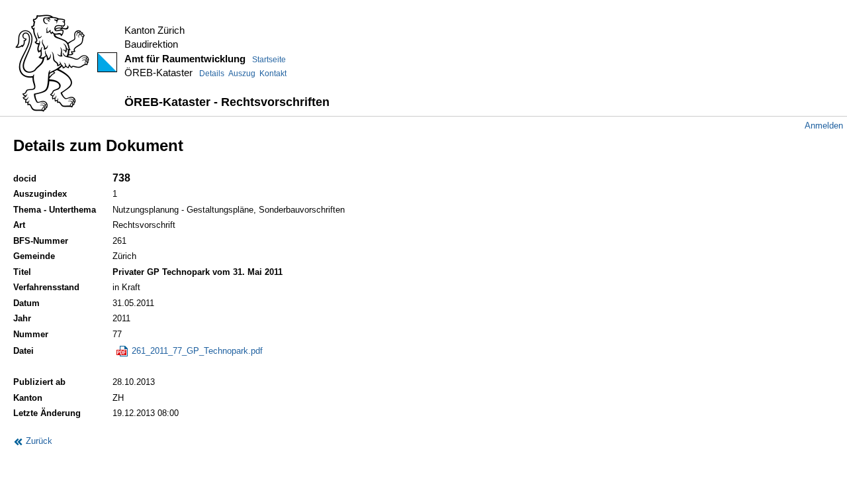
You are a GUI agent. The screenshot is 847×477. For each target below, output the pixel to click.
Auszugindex (40, 194)
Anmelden (824, 126)
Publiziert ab (39, 382)
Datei (23, 351)
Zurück (37, 441)
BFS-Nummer (40, 241)
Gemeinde (34, 256)
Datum (26, 303)
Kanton (27, 398)
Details (211, 73)
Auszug (241, 73)
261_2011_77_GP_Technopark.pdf (196, 351)
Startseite (269, 59)
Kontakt (273, 73)
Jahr (22, 318)
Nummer (30, 334)
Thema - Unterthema (54, 210)
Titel (22, 272)
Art (19, 225)
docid (24, 179)
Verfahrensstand (46, 287)
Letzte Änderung (47, 413)
